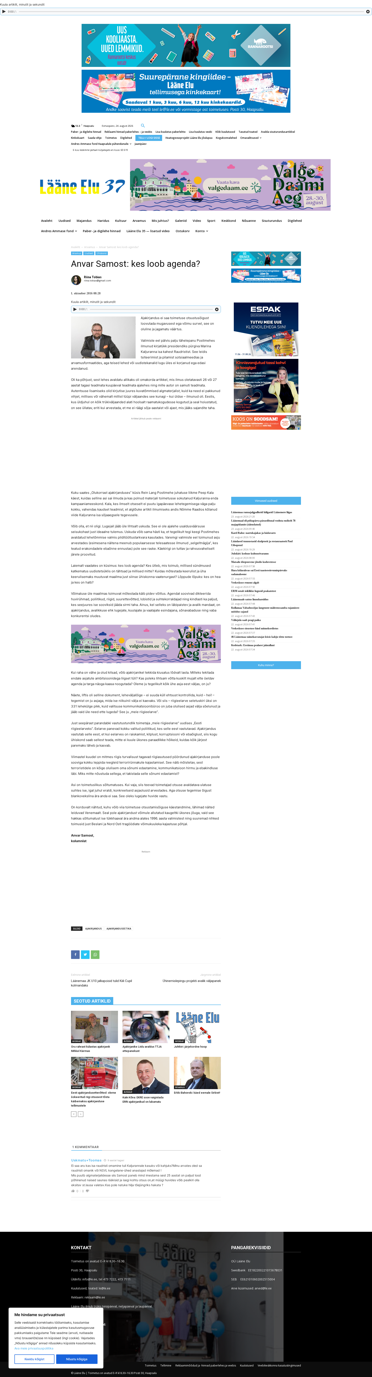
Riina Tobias (93, 277)
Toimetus (150, 1365)
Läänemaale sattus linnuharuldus (249, 599)
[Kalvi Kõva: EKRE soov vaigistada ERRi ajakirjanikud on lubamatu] (145, 1075)
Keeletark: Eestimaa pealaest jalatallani (252, 645)
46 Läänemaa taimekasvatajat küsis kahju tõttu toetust (261, 636)
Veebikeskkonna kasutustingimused (279, 1365)
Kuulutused (247, 1365)
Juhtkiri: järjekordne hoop (190, 1046)
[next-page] (80, 1114)
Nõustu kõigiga (76, 1359)
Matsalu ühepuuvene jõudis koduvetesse (253, 561)
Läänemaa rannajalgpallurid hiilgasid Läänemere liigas (261, 512)
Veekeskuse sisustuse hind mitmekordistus (254, 628)
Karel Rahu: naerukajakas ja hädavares (253, 532)
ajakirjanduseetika (119, 928)
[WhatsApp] (95, 954)
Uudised (89, 253)
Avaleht (75, 247)
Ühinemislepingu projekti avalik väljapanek (192, 981)
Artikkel (76, 1041)
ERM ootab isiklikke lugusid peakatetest (253, 591)
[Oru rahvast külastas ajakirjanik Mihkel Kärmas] (94, 1027)
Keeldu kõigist (34, 1359)
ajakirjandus (93, 928)
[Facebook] (75, 954)
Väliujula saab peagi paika (246, 620)
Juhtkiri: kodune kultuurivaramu (250, 553)
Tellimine (165, 1365)
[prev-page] (73, 1114)
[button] (143, 125)
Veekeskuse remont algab (245, 582)
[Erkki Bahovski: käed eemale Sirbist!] (197, 1073)
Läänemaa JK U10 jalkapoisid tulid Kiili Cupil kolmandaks (101, 983)
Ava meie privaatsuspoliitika (33, 1348)
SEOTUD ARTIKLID (92, 1001)
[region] (56, 1338)
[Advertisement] (146, 453)
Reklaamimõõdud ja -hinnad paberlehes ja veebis (205, 1365)
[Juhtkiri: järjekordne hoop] (197, 1027)
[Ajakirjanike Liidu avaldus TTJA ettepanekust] (145, 1027)
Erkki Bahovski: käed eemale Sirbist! (197, 1092)
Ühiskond (102, 253)
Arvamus (89, 247)
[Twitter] (85, 954)
